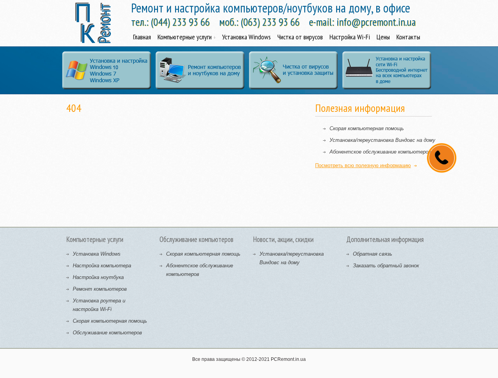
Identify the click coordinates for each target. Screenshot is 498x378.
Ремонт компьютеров (100, 289)
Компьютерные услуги (185, 36)
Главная (142, 36)
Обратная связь (372, 254)
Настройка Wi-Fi (350, 36)
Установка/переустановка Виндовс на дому (382, 140)
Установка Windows (246, 36)
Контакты (408, 36)
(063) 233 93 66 (270, 21)
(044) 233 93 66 (180, 21)
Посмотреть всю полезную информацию (363, 165)
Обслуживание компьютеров (107, 333)
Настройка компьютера (102, 265)
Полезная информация (360, 108)
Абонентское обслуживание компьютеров (380, 152)
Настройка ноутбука (98, 277)
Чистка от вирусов (300, 36)
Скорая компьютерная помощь (367, 128)
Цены (383, 36)
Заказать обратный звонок (386, 265)
